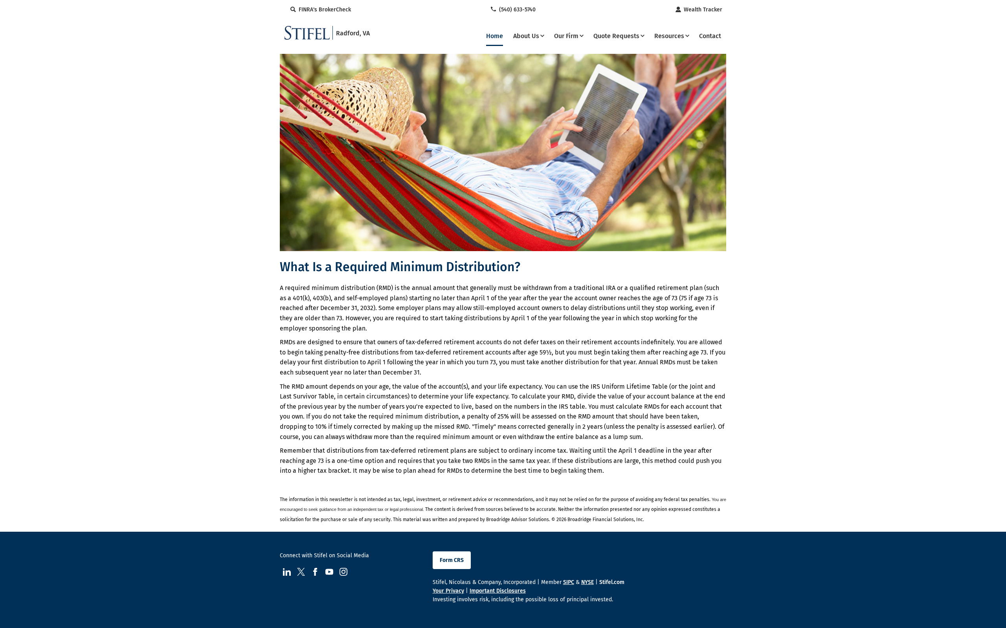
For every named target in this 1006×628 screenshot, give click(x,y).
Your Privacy (448, 591)
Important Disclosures (498, 591)
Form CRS (452, 560)
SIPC (568, 582)
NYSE (587, 582)
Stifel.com (611, 582)
